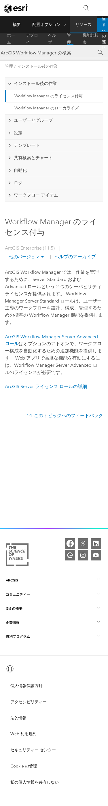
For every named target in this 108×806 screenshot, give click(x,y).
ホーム (11, 39)
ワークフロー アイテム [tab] (36, 195)
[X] (83, 543)
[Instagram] (83, 555)
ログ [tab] (18, 182)
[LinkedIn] (96, 543)
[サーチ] (100, 53)
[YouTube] (96, 555)
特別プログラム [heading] (18, 636)
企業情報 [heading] (13, 622)
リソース (83, 24)
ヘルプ (52, 39)
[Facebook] (70, 543)
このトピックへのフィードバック (68, 415)
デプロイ (32, 39)
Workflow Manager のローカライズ (46, 108)
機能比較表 (91, 39)
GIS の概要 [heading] (14, 608)
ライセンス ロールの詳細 (46, 386)
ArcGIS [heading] (12, 580)
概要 (17, 24)
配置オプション (46, 24)
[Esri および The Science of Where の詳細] (17, 555)
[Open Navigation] (101, 8)
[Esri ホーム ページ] (16, 8)
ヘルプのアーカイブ (74, 256)
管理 (69, 39)
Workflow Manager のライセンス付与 (48, 96)
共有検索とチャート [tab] (33, 157)
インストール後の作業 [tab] (35, 83)
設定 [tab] (18, 133)
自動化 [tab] (20, 170)
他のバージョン (24, 256)
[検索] (86, 8)
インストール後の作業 (38, 66)
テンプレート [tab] (27, 145)
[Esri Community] (70, 555)
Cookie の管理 (23, 766)
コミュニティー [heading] (18, 594)
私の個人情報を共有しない (34, 782)
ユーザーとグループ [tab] (33, 120)
